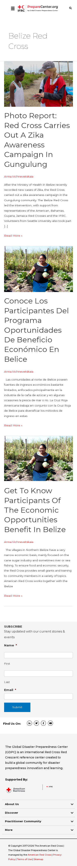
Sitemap (38, 859)
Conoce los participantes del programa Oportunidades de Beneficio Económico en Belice (36, 330)
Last (7, 682)
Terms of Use (24, 859)
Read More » (13, 236)
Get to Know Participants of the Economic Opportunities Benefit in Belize (35, 510)
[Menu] (12, 8)
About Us (12, 804)
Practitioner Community (23, 821)
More (9, 829)
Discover (11, 812)
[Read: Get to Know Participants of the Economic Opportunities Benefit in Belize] (38, 458)
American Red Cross (40, 854)
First (7, 663)
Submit (17, 707)
